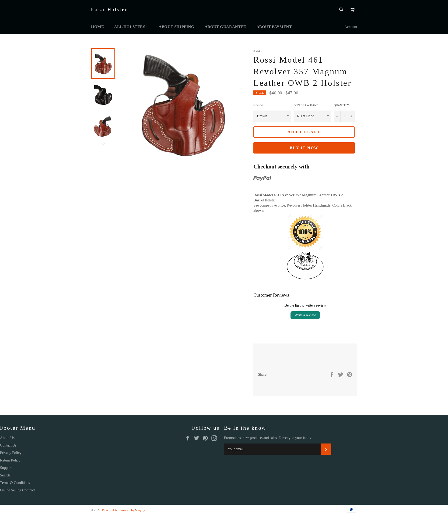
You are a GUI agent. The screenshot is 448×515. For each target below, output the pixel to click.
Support (6, 468)
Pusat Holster (109, 9)
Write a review (305, 315)
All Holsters (130, 27)
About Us (7, 438)
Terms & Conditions (15, 483)
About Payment (274, 27)
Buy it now (304, 148)
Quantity (341, 105)
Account (350, 27)
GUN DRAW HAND (306, 105)
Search (5, 475)
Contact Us (8, 445)
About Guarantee (225, 27)
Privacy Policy (10, 453)
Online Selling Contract (17, 490)
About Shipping (176, 27)
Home (97, 27)
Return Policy (10, 460)
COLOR (258, 105)
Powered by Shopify (132, 510)
